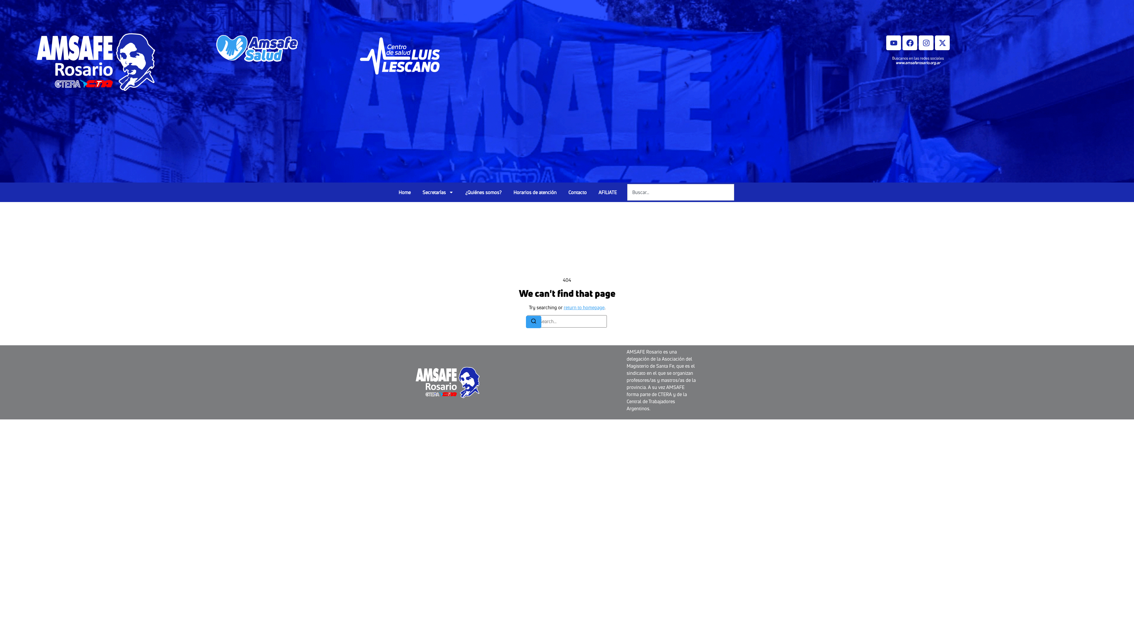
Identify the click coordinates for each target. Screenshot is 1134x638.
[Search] (533, 322)
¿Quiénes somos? (483, 192)
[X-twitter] (942, 42)
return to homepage (584, 307)
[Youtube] (893, 42)
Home (405, 192)
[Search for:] (567, 321)
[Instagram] (926, 42)
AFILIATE (608, 192)
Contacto (577, 192)
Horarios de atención (535, 192)
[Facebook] (909, 42)
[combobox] (680, 192)
